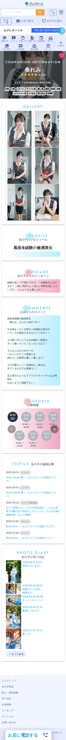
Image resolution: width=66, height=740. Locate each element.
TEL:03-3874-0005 (46, 30)
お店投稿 (20, 47)
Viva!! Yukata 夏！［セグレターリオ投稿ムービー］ (31, 494)
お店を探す (25, 21)
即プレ (50, 39)
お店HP (61, 43)
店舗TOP (4, 39)
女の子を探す (51, 21)
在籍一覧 (23, 39)
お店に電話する (23, 735)
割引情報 (34, 47)
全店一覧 (6, 21)
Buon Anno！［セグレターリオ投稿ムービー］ (31, 537)
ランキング (8, 710)
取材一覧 (32, 39)
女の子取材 (8, 686)
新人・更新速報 (10, 692)
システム (13, 39)
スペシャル (8, 716)
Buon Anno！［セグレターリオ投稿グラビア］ (31, 526)
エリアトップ (9, 680)
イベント (48, 47)
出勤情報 (41, 39)
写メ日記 (6, 47)
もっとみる (16, 654)
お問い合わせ (9, 722)
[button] (12, 429)
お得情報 (6, 704)
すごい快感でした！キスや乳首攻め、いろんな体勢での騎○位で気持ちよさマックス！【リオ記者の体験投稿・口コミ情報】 (33, 511)
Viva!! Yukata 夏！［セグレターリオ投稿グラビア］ (31, 479)
